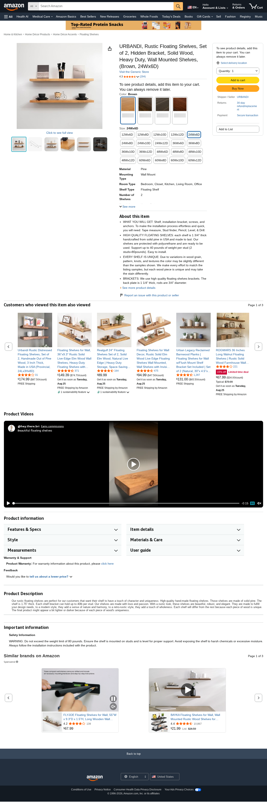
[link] (35, 360)
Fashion (230, 16)
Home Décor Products (37, 34)
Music (259, 16)
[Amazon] (14, 6)
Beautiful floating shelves (35, 430)
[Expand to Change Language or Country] (145, 777)
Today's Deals (171, 16)
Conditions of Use (81, 789)
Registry (245, 16)
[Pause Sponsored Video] (113, 699)
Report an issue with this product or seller (151, 295)
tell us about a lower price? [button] (49, 576)
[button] (8, 17)
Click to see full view (59, 132)
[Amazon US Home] (95, 778)
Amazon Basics (66, 16)
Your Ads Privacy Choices (179, 789)
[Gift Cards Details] (212, 16)
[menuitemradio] (252, 503)
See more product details (138, 287)
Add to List (226, 129)
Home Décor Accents (65, 34)
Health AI (22, 16)
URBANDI (242, 97)
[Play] (7, 503)
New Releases (109, 16)
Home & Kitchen (13, 34)
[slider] (126, 503)
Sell (218, 16)
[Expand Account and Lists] (227, 8)
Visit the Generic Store (134, 71)
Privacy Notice (102, 789)
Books (189, 16)
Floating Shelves (89, 34)
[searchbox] (106, 6)
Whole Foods (149, 16)
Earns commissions (52, 426)
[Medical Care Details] (52, 16)
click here (107, 563)
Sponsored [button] (9, 661)
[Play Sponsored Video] (187, 690)
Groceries (129, 16)
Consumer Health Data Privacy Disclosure (137, 789)
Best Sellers (88, 16)
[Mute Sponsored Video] (113, 707)
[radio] (19, 144)
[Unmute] (259, 503)
